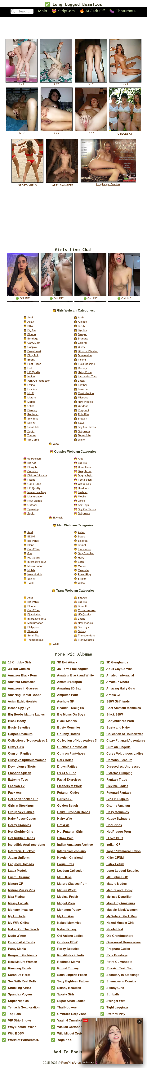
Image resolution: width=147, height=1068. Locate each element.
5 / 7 (22, 133)
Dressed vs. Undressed (123, 766)
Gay (29, 553)
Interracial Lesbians (71, 851)
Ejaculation (84, 549)
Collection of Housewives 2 (27, 740)
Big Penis (33, 540)
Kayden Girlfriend (70, 857)
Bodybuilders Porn (120, 721)
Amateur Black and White (75, 675)
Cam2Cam (33, 342)
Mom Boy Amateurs (120, 903)
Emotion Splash (19, 773)
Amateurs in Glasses (23, 688)
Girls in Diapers (117, 799)
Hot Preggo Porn (118, 831)
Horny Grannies (19, 825)
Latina (31, 384)
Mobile (31, 401)
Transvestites (86, 639)
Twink (30, 582)
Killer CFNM (115, 857)
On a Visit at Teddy (21, 942)
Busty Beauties (19, 727)
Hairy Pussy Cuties (22, 818)
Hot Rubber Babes (21, 838)
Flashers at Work (69, 786)
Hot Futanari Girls (70, 831)
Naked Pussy (67, 929)
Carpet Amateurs (20, 734)
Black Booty (17, 721)
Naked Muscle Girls (120, 922)
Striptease (84, 431)
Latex (81, 380)
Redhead (32, 414)
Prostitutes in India (70, 955)
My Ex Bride (16, 916)
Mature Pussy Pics (21, 890)
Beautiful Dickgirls (70, 708)
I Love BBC (114, 838)
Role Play (83, 414)
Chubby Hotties (68, 734)
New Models (85, 401)
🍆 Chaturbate (122, 11)
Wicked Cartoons (69, 1027)
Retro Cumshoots (119, 961)
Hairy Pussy (85, 372)
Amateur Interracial (120, 675)
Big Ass (31, 330)
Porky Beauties (68, 948)
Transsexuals (35, 639)
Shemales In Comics (121, 981)
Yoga (56, 443)
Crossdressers (87, 610)
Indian (31, 376)
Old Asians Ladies (70, 935)
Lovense (83, 389)
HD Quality (33, 372)
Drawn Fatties (67, 766)
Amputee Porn (67, 695)
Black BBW (114, 714)
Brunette (83, 338)
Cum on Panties (19, 753)
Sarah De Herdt (19, 974)
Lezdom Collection (70, 870)
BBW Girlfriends (118, 701)
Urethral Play (115, 1014)
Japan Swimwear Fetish (123, 851)
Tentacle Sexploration (24, 1007)
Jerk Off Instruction (38, 380)
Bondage (32, 338)
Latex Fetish (115, 864)
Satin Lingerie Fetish (72, 974)
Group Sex (84, 483)
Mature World (67, 890)
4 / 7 (125, 84)
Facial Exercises (69, 779)
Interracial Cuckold (21, 851)
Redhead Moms (68, 961)
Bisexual (83, 540)
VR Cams (33, 439)
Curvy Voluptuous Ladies (124, 753)
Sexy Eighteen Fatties (73, 981)
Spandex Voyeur (20, 994)
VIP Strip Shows (19, 1020)
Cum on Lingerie (118, 747)
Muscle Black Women (122, 909)
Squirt (30, 431)
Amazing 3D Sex (69, 688)
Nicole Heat (114, 929)
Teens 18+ (84, 435)
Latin (81, 561)
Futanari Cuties (68, 792)
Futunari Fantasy (118, 792)
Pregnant (83, 410)
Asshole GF (65, 701)
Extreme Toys (18, 779)
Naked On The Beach (23, 929)
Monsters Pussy (69, 909)
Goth (30, 368)
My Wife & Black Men (121, 916)
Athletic (82, 321)
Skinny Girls (115, 987)
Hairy (81, 557)
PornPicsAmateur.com (76, 1062)
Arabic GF (113, 695)
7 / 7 (91, 133)
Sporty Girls (65, 994)
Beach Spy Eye (19, 708)
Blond (30, 544)
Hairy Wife (64, 818)
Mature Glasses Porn (72, 883)
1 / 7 (21, 84)
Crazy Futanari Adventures (125, 740)
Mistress (83, 397)
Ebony (31, 359)
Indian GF (113, 844)
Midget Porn (66, 903)
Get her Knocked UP (23, 799)
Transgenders (86, 635)
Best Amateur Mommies (123, 708)
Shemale (32, 631)
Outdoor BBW (67, 942)
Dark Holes (65, 760)
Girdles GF (65, 799)
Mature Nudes (116, 883)
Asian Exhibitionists (22, 701)
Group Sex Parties (21, 812)
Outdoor (83, 405)
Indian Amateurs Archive (75, 844)
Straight (82, 578)
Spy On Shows (87, 427)
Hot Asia (63, 825)
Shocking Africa (19, 987)
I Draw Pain (65, 838)
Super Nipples (18, 1001)
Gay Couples (86, 553)
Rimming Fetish (19, 968)
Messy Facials (18, 903)
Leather (82, 384)
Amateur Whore (117, 682)
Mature (31, 397)
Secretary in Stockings (122, 974)
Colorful (82, 342)
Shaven (82, 418)
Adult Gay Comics (119, 669)
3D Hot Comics (19, 669)
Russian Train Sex (119, 968)
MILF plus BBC (117, 877)
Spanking (33, 509)
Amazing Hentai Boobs (24, 695)
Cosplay (32, 346)
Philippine (33, 627)
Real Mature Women (22, 961)
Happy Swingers (118, 818)
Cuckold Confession (72, 747)
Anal (30, 317)
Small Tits (33, 427)
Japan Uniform (18, 857)
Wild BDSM (16, 1033)
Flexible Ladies (117, 786)
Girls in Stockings (21, 805)
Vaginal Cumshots (70, 1020)
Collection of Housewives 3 (77, 740)
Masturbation (86, 393)
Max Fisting (16, 896)
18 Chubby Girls (19, 662)
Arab (81, 317)
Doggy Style (85, 475)
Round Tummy (68, 968)
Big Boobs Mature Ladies (26, 714)
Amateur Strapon (69, 682)
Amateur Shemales (21, 682)
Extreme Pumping (119, 773)
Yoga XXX (64, 1040)
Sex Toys (32, 418)
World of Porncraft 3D (23, 1040)
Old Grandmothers (119, 935)
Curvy (81, 346)
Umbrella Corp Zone (72, 1014)
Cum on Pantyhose (71, 753)
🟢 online (23, 298)
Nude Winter (17, 935)
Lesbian (32, 389)
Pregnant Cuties (118, 948)
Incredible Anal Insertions (26, 844)
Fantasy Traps (116, 779)
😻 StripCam (63, 11)
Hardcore (83, 488)
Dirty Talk (32, 355)
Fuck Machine (86, 363)
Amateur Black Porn (22, 675)
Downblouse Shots (22, 766)
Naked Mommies (69, 922)
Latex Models (17, 870)
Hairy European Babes (73, 812)
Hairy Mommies (117, 812)
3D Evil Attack (67, 662)
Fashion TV (16, 786)
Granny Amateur (118, 805)
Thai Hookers (67, 1007)
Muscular (83, 570)
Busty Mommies (69, 727)
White (81, 439)
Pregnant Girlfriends (22, 955)
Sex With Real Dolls (22, 981)
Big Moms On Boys (71, 714)
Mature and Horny (119, 890)
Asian (30, 321)
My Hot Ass (65, 916)
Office (30, 405)
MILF (30, 393)
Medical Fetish (67, 896)
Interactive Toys (87, 376)
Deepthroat (34, 351)
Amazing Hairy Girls (120, 688)
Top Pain (14, 1014)
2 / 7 (56, 84)
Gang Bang (34, 483)
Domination (85, 355)
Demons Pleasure (119, 760)
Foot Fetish (34, 363)
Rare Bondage (116, 955)
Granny (82, 368)
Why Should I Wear (22, 1027)
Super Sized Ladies (71, 1001)
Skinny (31, 422)
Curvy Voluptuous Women (27, 760)
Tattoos (31, 435)
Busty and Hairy (118, 727)
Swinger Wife (115, 1001)
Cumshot (32, 471)
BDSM (82, 325)
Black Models (67, 721)
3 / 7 (91, 84)
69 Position (34, 458)
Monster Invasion (20, 909)
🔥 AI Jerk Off (92, 11)
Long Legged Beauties (108, 184)
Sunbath (112, 994)
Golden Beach (67, 805)
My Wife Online (18, 922)
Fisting (82, 359)
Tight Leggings (117, 1007)
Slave (81, 422)
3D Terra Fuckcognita (72, 669)
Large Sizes (65, 864)
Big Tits (82, 330)
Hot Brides (114, 825)
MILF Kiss (64, 877)
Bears (81, 536)
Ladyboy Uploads (21, 864)
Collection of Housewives (124, 734)
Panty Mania (17, 948)
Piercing (32, 410)
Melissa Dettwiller (118, 896)
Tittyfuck (58, 517)
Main (42, 11)
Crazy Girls (16, 747)
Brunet (82, 544)
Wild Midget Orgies (70, 1033)
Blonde (31, 334)
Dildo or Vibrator (88, 351)
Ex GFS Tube (66, 773)
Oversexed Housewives (123, 942)
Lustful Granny (19, 877)
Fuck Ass (15, 792)
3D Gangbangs (117, 662)
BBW (30, 325)
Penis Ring (84, 574)
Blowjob (82, 334)
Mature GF (15, 883)
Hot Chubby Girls (20, 831)
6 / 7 (56, 133)
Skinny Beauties (69, 987)
